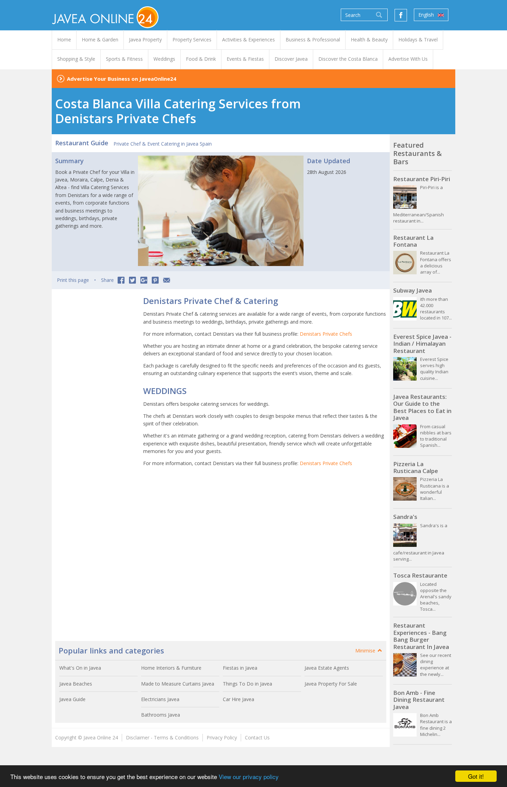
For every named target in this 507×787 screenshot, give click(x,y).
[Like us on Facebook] (401, 15)
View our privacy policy (249, 776)
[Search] (379, 15)
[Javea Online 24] (105, 16)
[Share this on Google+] (144, 280)
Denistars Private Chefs (326, 334)
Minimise (366, 650)
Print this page (73, 280)
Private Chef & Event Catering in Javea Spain (162, 143)
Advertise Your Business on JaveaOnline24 (121, 78)
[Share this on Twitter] (132, 280)
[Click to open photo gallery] (221, 211)
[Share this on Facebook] (121, 280)
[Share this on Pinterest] (155, 280)
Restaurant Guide (81, 143)
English (426, 14)
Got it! (476, 776)
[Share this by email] (166, 280)
